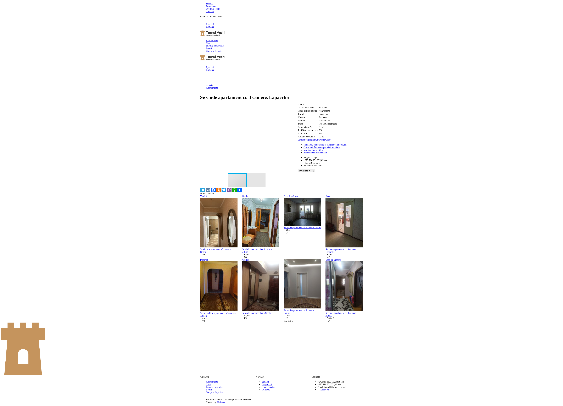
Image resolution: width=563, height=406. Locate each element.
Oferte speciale (213, 9)
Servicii (209, 3)
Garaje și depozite (214, 51)
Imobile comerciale (215, 45)
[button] (290, 106)
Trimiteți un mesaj (306, 171)
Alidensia (221, 402)
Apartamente (212, 40)
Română (210, 27)
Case (208, 43)
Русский (210, 24)
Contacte (210, 11)
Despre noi (211, 6)
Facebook (324, 389)
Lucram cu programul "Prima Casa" (314, 139)
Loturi (209, 48)
